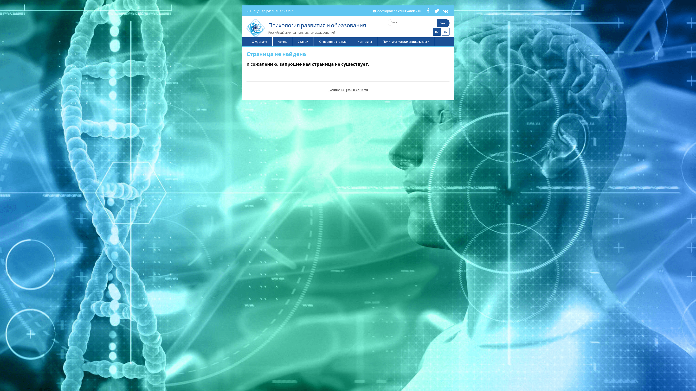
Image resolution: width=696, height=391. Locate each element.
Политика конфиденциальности (406, 42)
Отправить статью (333, 42)
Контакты (365, 42)
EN (445, 31)
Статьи (303, 42)
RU (437, 31)
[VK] (446, 11)
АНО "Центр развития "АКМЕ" (269, 11)
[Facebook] (428, 11)
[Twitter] (437, 11)
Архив (282, 42)
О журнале (259, 42)
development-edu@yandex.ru (399, 11)
